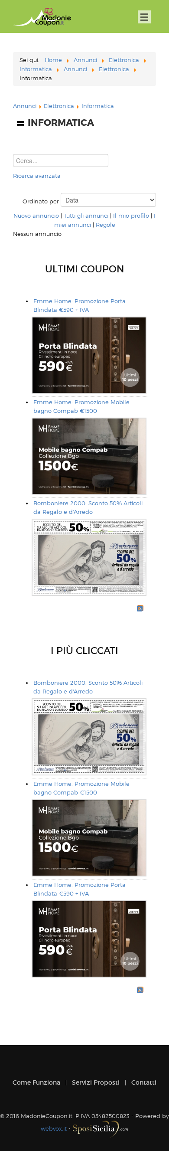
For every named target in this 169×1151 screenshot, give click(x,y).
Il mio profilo (131, 215)
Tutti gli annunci (86, 215)
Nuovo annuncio (36, 215)
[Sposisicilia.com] (100, 1128)
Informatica (97, 105)
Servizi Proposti (96, 1082)
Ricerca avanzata (37, 175)
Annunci (24, 105)
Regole (105, 224)
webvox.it (54, 1128)
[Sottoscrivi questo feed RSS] (140, 608)
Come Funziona (36, 1082)
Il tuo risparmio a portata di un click (42, 17)
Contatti (143, 1082)
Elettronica (59, 105)
